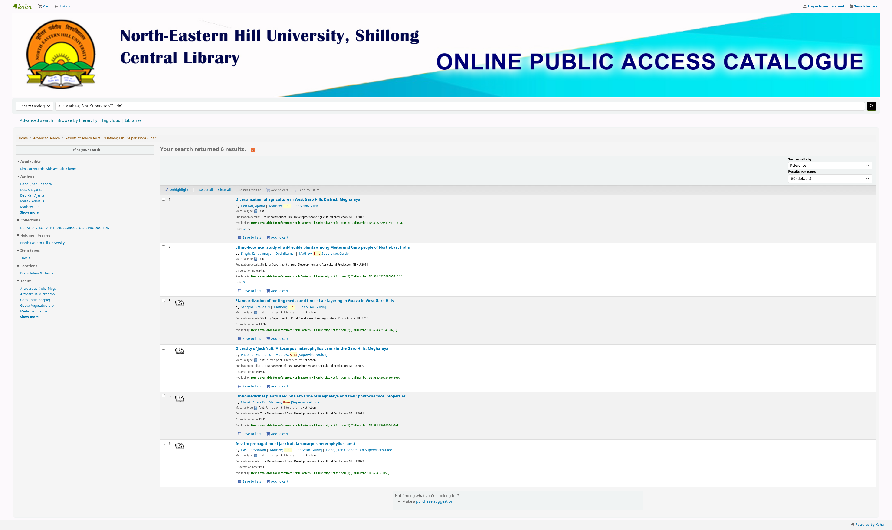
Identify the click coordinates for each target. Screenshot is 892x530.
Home (23, 138)
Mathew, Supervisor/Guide (294, 206)
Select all (206, 189)
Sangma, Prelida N (255, 307)
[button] (44, 6)
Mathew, (300, 307)
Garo (246, 229)
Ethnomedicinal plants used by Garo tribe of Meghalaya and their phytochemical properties (321, 396)
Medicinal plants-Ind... (38, 311)
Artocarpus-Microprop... (39, 294)
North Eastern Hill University (42, 243)
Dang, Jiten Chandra (36, 184)
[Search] (871, 106)
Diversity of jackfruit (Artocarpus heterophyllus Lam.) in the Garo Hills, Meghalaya (312, 348)
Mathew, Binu (31, 207)
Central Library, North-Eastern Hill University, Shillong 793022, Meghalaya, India (24, 6)
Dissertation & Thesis (36, 273)
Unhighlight (178, 189)
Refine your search (85, 149)
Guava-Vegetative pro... (38, 305)
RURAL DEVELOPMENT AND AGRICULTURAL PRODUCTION (64, 227)
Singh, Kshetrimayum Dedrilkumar (268, 253)
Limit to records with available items (48, 168)
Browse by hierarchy (77, 120)
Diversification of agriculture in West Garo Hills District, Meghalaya (298, 199)
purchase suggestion (434, 501)
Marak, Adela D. (32, 201)
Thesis (25, 258)
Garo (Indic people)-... (37, 300)
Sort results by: (800, 159)
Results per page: (802, 171)
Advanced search (36, 120)
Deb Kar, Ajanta (32, 195)
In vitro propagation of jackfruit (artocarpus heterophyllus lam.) (295, 444)
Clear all (224, 189)
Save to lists (251, 237)
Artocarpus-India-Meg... (39, 288)
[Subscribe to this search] (253, 149)
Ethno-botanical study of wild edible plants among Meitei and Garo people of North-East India (323, 247)
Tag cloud (111, 120)
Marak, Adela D (253, 402)
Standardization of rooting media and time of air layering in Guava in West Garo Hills (315, 301)
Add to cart (279, 237)
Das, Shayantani (32, 189)
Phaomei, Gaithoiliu (256, 354)
